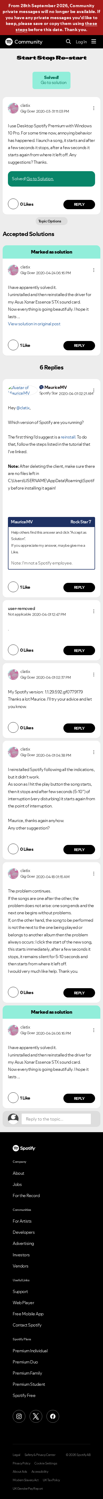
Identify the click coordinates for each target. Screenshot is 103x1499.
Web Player (23, 1303)
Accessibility (39, 1471)
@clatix (23, 408)
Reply (79, 204)
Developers (24, 1232)
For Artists (22, 1221)
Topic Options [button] (50, 221)
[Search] (68, 42)
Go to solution (54, 82)
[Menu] (94, 42)
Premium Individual (30, 1351)
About (18, 1173)
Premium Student (29, 1384)
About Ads (20, 1471)
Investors (21, 1255)
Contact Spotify (27, 1325)
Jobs (17, 1184)
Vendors (21, 1266)
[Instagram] (19, 1416)
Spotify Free (24, 1395)
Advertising (23, 1243)
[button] (94, 108)
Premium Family (27, 1373)
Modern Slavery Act (26, 1480)
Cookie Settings (45, 1463)
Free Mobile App (28, 1314)
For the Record (26, 1195)
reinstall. (68, 437)
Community (29, 41)
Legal (16, 1455)
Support (20, 1291)
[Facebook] (52, 1416)
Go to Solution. (40, 179)
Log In (81, 42)
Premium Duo (25, 1362)
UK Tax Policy (51, 1480)
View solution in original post (34, 324)
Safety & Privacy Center (40, 1455)
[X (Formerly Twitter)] (36, 1416)
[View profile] (13, 108)
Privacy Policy (21, 1463)
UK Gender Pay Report (28, 1489)
